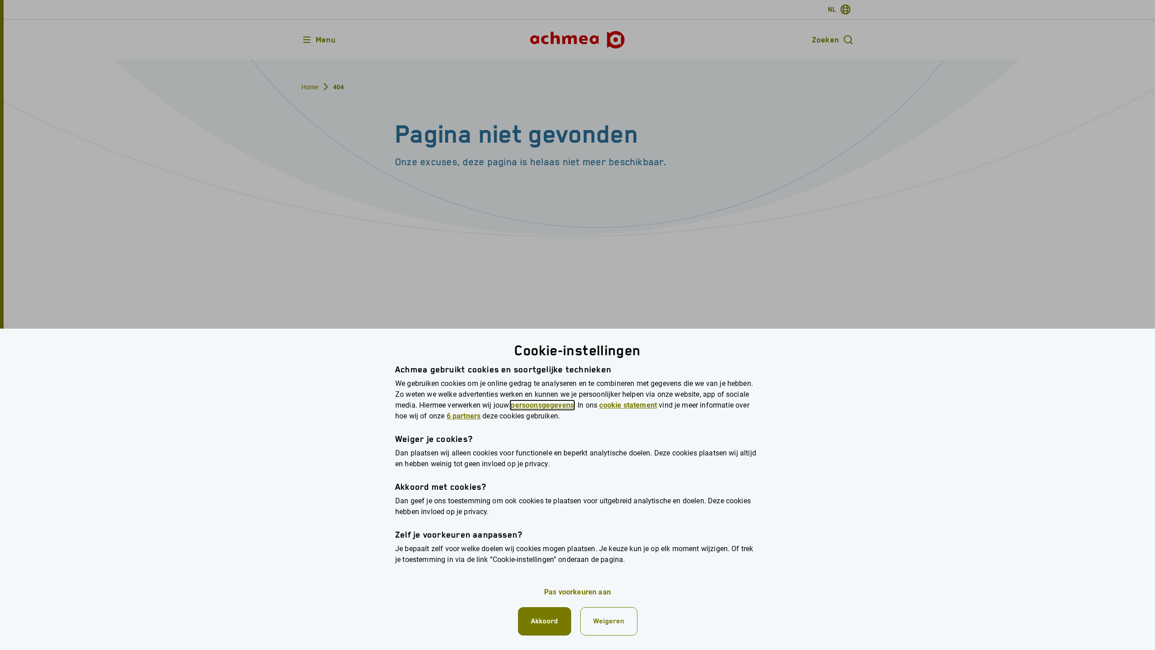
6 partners (464, 416)
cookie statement (628, 405)
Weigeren (608, 621)
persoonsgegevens (542, 405)
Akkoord (544, 621)
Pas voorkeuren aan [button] (577, 592)
